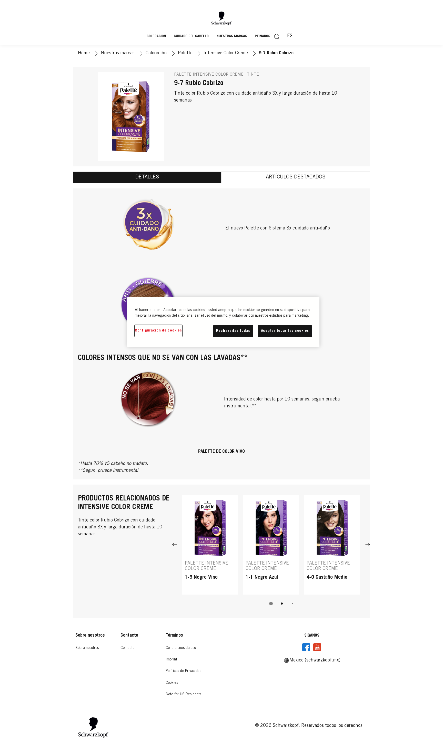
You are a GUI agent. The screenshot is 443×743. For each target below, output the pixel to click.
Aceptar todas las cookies (285, 331)
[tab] (147, 177)
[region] (223, 322)
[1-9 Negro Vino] (210, 545)
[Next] (367, 545)
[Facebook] (306, 647)
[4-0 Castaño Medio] (332, 545)
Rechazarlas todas (233, 331)
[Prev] (174, 545)
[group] (271, 554)
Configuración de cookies (158, 331)
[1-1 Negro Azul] (271, 545)
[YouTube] (317, 647)
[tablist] (271, 604)
